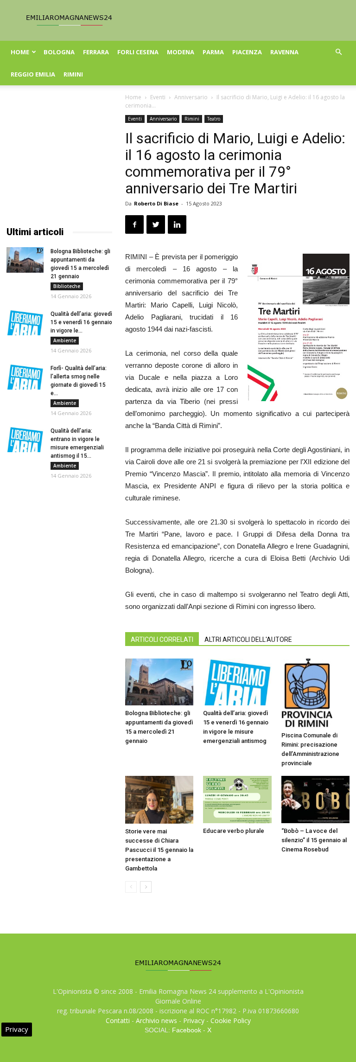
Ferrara (96, 52)
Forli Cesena (138, 52)
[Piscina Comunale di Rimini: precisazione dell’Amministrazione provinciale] (315, 693)
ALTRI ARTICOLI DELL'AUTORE (248, 639)
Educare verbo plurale (233, 830)
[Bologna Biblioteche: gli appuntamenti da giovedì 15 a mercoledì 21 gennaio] (159, 682)
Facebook (186, 1030)
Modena (180, 52)
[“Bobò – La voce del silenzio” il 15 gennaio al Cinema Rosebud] (315, 799)
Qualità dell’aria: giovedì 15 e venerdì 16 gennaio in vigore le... (81, 322)
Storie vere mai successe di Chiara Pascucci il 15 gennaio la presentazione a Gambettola (159, 850)
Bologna (59, 52)
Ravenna (284, 52)
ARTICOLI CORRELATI (162, 639)
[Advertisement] (59, 161)
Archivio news (156, 1020)
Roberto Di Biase (156, 203)
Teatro (213, 118)
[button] (338, 52)
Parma (213, 52)
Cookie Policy (230, 1020)
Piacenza (247, 52)
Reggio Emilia (33, 74)
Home (20, 52)
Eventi (157, 97)
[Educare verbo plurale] (237, 799)
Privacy (193, 1020)
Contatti (118, 1020)
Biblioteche (66, 286)
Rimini (73, 74)
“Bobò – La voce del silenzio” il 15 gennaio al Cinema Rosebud (314, 840)
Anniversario (191, 97)
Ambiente (64, 340)
